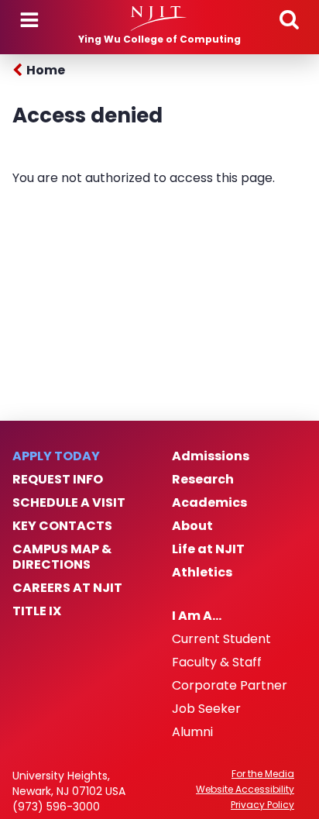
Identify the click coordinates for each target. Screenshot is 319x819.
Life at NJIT (208, 549)
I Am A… (196, 616)
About (192, 526)
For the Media (263, 774)
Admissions (210, 456)
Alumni (192, 732)
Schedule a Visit (68, 503)
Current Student (221, 639)
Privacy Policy (262, 805)
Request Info (57, 479)
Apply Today (56, 456)
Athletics (202, 572)
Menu (29, 20)
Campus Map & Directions (61, 557)
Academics (209, 503)
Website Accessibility (245, 789)
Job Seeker (206, 709)
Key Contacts (62, 526)
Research (203, 479)
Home (45, 70)
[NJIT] (159, 18)
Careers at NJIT (67, 588)
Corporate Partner (229, 685)
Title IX (36, 611)
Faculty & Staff (217, 662)
